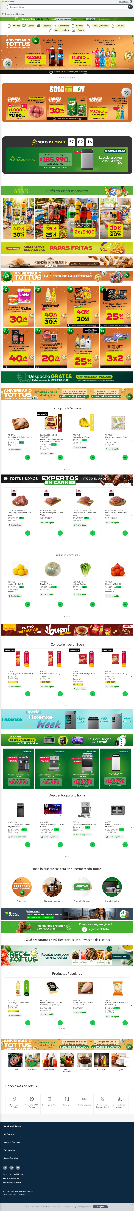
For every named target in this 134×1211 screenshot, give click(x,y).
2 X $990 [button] (14, 682)
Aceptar (100, 1207)
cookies (89, 1207)
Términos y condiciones (13, 1174)
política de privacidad (75, 1207)
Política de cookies (11, 1178)
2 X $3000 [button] (14, 1011)
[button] (70, 6)
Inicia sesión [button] (124, 1)
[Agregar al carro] (27, 457)
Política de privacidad (12, 1182)
